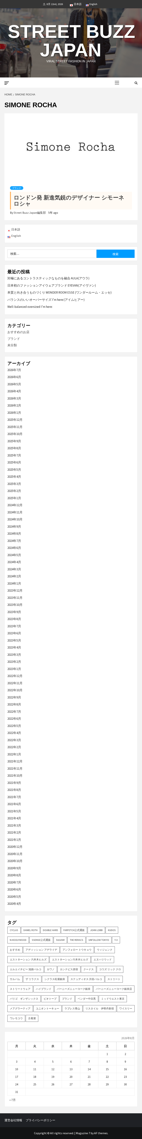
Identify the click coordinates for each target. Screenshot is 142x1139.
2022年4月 (14, 733)
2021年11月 (15, 768)
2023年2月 (14, 662)
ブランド (16, 188)
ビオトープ (50, 998)
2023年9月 (14, 612)
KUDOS (112, 930)
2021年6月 (14, 804)
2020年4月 (14, 904)
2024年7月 (14, 541)
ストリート (113, 979)
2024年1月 (14, 583)
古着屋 (32, 1018)
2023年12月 (15, 590)
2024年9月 (14, 526)
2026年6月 (14, 377)
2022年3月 (14, 740)
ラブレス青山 (72, 1008)
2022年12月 (15, 676)
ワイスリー (125, 1008)
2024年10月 (15, 519)
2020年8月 (14, 875)
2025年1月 (14, 498)
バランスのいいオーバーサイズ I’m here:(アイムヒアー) (46, 300)
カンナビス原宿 (69, 969)
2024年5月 (14, 555)
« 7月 (12, 1100)
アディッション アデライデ (41, 949)
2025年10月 (15, 434)
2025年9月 (14, 441)
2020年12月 (15, 847)
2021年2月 (14, 832)
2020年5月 (14, 897)
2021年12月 (15, 761)
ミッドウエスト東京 (112, 998)
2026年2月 (14, 405)
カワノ (51, 969)
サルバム (15, 979)
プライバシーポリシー (40, 1120)
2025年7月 (14, 455)
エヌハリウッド (103, 959)
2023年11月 (15, 598)
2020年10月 (15, 861)
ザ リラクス (32, 979)
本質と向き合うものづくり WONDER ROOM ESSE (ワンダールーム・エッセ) (59, 292)
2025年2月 (14, 491)
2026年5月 (14, 384)
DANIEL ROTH (30, 930)
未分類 (12, 345)
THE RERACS (76, 940)
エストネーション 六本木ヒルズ (28, 959)
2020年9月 (14, 868)
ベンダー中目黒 (87, 998)
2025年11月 (15, 427)
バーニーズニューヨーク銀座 (73, 989)
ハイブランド (43, 989)
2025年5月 (14, 470)
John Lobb (96, 930)
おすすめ (15, 949)
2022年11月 (15, 683)
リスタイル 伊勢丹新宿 (99, 1008)
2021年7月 (14, 797)
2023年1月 (14, 669)
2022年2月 (14, 747)
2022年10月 (15, 690)
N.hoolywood (18, 940)
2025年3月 (14, 484)
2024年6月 (14, 548)
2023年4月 (14, 647)
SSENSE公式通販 (41, 940)
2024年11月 (15, 512)
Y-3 (116, 940)
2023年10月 (15, 605)
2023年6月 (14, 633)
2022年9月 (14, 697)
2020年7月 (14, 882)
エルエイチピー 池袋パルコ (25, 969)
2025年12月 (15, 420)
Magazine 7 (83, 1133)
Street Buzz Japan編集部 (30, 212)
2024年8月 (14, 534)
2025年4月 (14, 477)
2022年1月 (14, 754)
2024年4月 (14, 562)
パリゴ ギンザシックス (24, 998)
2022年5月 (14, 726)
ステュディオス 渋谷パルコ (86, 979)
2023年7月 (14, 626)
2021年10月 (15, 776)
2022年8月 (14, 704)
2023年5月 (14, 640)
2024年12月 (15, 505)
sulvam (60, 940)
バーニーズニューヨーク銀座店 (114, 989)
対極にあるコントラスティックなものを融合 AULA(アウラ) (48, 278)
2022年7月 (14, 712)
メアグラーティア (20, 1008)
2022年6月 (14, 719)
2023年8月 (14, 619)
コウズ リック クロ (110, 969)
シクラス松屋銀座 (54, 979)
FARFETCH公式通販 (74, 930)
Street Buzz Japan (71, 40)
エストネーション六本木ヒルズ (70, 959)
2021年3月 (14, 825)
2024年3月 (14, 569)
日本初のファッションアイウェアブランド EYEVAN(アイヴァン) (51, 285)
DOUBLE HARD (50, 930)
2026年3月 (14, 398)
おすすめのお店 (18, 332)
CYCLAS (14, 930)
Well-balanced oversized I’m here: (30, 307)
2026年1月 (14, 413)
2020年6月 (14, 889)
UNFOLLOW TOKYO (99, 940)
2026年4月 (14, 391)
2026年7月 (14, 370)
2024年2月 (14, 576)
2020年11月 (15, 854)
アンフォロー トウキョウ (77, 949)
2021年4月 (14, 818)
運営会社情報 (13, 1120)
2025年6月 (14, 462)
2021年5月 (14, 811)
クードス (88, 969)
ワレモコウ (16, 1018)
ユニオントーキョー (47, 1008)
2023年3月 (14, 655)
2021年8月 (14, 790)
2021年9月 (14, 783)
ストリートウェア (20, 989)
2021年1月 (14, 840)
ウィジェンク (104, 949)
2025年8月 (14, 448)
